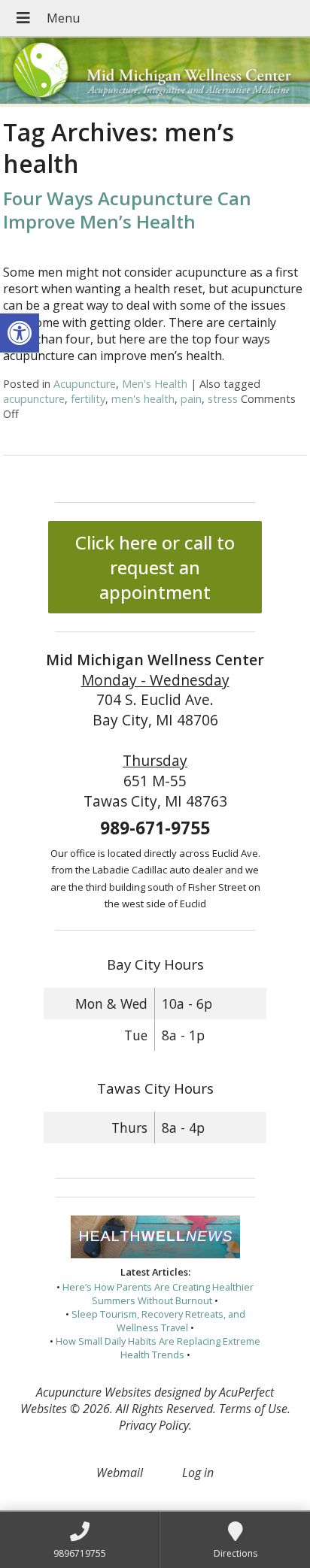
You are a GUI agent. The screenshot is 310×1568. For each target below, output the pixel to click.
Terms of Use (253, 1408)
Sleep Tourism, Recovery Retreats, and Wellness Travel (158, 1320)
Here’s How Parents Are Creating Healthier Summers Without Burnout (158, 1293)
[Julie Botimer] (155, 72)
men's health (143, 399)
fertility (88, 399)
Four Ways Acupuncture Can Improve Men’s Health (127, 210)
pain (191, 399)
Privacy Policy (154, 1425)
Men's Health (154, 384)
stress (223, 399)
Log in (198, 1472)
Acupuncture (84, 384)
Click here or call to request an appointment (155, 567)
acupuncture (34, 399)
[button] (19, 333)
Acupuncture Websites (93, 1392)
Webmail (119, 1472)
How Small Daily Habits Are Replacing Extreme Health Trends (158, 1347)
